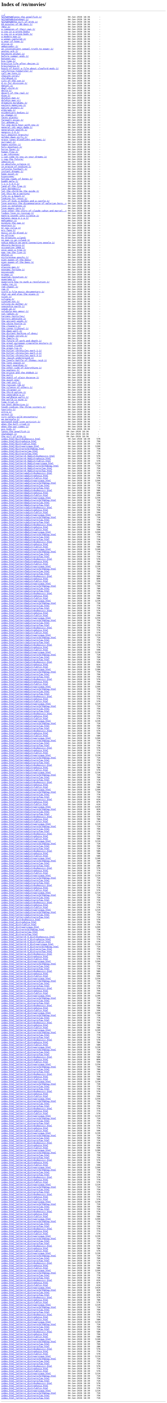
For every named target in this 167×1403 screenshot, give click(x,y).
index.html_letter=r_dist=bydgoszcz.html (26, 1246)
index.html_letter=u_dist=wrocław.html (25, 1312)
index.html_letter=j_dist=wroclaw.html (25, 1121)
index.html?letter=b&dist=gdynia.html (24, 493)
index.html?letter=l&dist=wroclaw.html (25, 674)
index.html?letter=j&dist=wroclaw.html (25, 640)
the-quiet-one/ (10, 380)
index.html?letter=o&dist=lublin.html (24, 718)
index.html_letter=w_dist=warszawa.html (26, 1339)
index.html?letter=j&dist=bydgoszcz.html (26, 628)
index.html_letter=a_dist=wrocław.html (25, 968)
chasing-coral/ (10, 76)
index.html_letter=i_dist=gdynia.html (24, 1094)
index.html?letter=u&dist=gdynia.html (24, 819)
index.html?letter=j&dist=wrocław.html (25, 642)
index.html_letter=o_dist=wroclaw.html (25, 1206)
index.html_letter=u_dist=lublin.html (24, 1302)
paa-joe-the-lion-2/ (13, 252)
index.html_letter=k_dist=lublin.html (24, 1130)
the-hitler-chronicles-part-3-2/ (21, 355)
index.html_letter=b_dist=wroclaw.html (25, 983)
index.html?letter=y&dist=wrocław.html (25, 900)
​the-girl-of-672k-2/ (13, 436)
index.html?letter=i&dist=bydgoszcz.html (26, 610)
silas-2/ (6, 296)
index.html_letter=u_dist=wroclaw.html (25, 1309)
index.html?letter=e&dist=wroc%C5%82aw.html (28, 551)
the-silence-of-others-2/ (17, 387)
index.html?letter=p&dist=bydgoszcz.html (26, 731)
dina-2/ (5, 95)
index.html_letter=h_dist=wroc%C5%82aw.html (28, 1084)
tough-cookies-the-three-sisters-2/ (23, 407)
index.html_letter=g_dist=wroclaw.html (25, 1069)
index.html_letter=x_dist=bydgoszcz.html (26, 1349)
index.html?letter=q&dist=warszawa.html (26, 755)
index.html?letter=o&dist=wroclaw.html (25, 726)
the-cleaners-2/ (11, 326)
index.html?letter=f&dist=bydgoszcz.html (26, 559)
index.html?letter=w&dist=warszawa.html (26, 858)
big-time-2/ (8, 61)
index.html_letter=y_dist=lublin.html (24, 1371)
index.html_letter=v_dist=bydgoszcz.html (26, 1314)
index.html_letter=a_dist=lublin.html (24, 959)
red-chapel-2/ (9, 287)
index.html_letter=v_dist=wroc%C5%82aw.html (28, 1324)
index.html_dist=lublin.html (19, 924)
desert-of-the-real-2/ (15, 93)
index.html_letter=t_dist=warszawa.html (26, 1287)
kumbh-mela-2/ (9, 181)
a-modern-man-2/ (11, 36)
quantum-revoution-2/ (14, 277)
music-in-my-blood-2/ (14, 233)
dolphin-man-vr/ (11, 100)
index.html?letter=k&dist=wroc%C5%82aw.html (28, 655)
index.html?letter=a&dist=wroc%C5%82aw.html (28, 483)
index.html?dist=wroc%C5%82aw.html (22, 448)
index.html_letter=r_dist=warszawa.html (26, 1253)
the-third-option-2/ (13, 392)
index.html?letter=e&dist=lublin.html (24, 547)
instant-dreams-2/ (12, 171)
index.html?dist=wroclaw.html (19, 451)
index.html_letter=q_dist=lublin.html (24, 1233)
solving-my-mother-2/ (14, 304)
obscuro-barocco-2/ (13, 245)
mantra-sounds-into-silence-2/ (20, 215)
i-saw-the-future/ (12, 159)
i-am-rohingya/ (10, 154)
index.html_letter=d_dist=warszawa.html (26, 1013)
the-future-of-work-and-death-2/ (21, 341)
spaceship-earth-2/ (13, 306)
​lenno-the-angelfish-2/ (15, 431)
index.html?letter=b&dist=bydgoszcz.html (26, 490)
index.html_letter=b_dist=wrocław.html (25, 986)
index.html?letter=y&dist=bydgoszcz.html (26, 885)
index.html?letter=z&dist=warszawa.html (26, 910)
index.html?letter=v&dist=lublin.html (24, 838)
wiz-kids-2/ (8, 429)
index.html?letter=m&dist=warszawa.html (26, 686)
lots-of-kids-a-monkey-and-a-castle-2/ (25, 201)
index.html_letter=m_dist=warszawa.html (26, 1167)
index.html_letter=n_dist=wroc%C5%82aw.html (28, 1187)
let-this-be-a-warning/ (15, 193)
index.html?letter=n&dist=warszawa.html (26, 704)
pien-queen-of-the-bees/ (16, 260)
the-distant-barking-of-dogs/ (19, 333)
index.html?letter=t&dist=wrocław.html (25, 814)
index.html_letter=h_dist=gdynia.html (24, 1076)
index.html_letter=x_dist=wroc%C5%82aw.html (28, 1359)
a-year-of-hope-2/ (12, 41)
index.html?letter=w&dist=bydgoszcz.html (26, 851)
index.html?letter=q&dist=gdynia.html (24, 750)
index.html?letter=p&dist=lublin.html (24, 735)
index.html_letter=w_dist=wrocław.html (25, 1346)
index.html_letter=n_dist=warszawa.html (26, 1184)
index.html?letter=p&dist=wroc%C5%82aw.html (28, 740)
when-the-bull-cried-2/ (15, 424)
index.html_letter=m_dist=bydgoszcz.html (26, 1160)
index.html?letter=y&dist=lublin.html (24, 890)
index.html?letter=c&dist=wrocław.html (25, 522)
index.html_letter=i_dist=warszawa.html (26, 1099)
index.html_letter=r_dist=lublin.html (24, 1251)
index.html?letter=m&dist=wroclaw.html (25, 691)
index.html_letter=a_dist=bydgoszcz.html (26, 954)
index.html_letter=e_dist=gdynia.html (24, 1025)
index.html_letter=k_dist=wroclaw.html (25, 1138)
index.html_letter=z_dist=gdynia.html (24, 1386)
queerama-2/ (8, 279)
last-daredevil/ (11, 188)
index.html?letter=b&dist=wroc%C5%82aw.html (28, 500)
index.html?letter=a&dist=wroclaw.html (25, 485)
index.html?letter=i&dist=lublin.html (24, 615)
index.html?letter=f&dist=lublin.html (24, 564)
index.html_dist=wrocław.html (19, 934)
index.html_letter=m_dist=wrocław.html (25, 1175)
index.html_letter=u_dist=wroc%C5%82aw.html (28, 1307)
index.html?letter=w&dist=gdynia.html (24, 853)
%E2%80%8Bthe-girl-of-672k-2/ (19, 22)
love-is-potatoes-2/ (13, 206)
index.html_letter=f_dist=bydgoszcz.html (26, 1040)
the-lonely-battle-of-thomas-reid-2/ (24, 360)
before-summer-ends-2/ (15, 56)
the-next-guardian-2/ (14, 365)
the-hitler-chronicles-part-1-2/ (21, 350)
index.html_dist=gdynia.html (19, 922)
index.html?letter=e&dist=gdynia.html (24, 544)
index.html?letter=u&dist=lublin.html (24, 821)
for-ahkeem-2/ (9, 122)
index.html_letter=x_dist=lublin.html (24, 1354)
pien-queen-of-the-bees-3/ (17, 262)
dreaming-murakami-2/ (14, 103)
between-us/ (8, 58)
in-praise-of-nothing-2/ (16, 166)
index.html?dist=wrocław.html (19, 453)
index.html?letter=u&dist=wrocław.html (25, 831)
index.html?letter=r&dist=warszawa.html (26, 772)
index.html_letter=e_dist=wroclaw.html (25, 1035)
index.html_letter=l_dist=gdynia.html (24, 1145)
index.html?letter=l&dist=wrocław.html (25, 677)
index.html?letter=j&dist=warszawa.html (26, 635)
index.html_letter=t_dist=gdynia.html (24, 1282)
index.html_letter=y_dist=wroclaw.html (25, 1378)
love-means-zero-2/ (13, 208)
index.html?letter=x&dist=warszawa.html (26, 875)
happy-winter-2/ (11, 144)
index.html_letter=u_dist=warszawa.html (26, 1305)
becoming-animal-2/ (13, 53)
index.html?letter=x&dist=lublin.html (24, 873)
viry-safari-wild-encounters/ (19, 417)
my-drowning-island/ (13, 237)
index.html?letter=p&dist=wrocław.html (25, 745)
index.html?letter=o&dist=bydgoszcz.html (26, 713)
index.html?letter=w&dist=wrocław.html (25, 865)
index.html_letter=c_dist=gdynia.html (24, 991)
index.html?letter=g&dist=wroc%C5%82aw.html (28, 586)
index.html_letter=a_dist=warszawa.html (26, 961)
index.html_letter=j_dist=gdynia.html (24, 1111)
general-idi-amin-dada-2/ (17, 127)
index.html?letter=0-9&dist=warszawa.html (27, 463)
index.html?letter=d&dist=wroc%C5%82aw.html (28, 534)
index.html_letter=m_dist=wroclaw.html (25, 1172)
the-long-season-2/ (13, 363)
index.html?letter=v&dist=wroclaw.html (25, 846)
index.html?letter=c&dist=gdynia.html (24, 510)
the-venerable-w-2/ (13, 394)
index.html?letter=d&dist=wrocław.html (25, 539)
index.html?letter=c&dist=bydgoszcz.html (26, 507)
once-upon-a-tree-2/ (13, 250)
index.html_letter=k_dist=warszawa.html (26, 1133)
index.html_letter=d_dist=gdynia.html (24, 1008)
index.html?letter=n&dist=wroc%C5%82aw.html (28, 706)
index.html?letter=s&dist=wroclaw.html (25, 794)
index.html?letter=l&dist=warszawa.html (26, 669)
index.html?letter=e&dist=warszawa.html (26, 549)
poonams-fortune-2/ (13, 269)
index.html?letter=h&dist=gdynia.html (24, 596)
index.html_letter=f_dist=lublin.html (24, 1045)
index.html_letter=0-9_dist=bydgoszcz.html (28, 937)
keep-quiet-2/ (9, 174)
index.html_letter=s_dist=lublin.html (24, 1268)
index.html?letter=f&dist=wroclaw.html (25, 571)
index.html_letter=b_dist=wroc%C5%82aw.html (28, 981)
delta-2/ (6, 90)
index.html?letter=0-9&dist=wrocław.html (26, 471)
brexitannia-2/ (10, 66)
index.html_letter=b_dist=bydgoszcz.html (26, 971)
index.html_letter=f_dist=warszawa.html (26, 1047)
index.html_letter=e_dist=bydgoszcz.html (26, 1022)
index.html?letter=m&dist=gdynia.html (24, 681)
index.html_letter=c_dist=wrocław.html (25, 1003)
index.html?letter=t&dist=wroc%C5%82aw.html (28, 809)
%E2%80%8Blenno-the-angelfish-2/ (21, 17)
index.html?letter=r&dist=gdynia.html (24, 767)
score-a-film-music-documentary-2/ (22, 291)
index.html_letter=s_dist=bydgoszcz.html (26, 1263)
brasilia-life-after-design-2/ (20, 63)
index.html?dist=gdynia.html (19, 441)
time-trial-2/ (9, 402)
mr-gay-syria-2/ (11, 228)
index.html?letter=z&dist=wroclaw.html (25, 915)
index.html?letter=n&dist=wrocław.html (25, 711)
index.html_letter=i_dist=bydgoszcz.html (26, 1091)
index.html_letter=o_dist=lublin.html (24, 1199)
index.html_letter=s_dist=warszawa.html (26, 1270)
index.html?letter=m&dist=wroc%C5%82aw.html (28, 689)
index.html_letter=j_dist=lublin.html (24, 1113)
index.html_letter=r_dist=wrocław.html (25, 1260)
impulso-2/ (7, 161)
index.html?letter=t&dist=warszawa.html (26, 807)
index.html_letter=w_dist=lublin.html (24, 1336)
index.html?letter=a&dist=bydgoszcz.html (26, 473)
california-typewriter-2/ (17, 71)
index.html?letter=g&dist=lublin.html (24, 581)
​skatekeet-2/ (9, 434)
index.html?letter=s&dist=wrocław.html (25, 797)
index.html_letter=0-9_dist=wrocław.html (26, 951)
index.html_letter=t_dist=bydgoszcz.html (26, 1280)
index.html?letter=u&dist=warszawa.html (26, 824)
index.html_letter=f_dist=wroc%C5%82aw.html (28, 1049)
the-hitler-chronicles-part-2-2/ (21, 353)
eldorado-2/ (8, 110)
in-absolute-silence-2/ (15, 164)
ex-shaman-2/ (9, 115)
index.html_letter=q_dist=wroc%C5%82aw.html (28, 1238)
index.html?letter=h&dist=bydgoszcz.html (26, 593)
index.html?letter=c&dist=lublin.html (24, 512)
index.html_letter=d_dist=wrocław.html (25, 1020)
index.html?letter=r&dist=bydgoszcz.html (26, 765)
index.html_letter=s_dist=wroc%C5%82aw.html (28, 1273)
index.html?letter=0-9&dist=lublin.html (26, 461)
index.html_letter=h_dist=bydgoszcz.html (26, 1074)
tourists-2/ (8, 409)
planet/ (5, 264)
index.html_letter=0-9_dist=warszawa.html (27, 944)
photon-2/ (7, 255)
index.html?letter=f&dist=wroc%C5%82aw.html (28, 569)
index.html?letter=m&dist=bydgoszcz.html (26, 679)
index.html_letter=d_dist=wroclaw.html (25, 1018)
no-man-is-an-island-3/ (15, 240)
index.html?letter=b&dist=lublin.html (24, 495)
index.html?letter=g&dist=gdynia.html (24, 578)
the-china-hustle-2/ (13, 323)
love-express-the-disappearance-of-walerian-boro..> (34, 203)
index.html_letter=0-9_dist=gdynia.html (26, 939)
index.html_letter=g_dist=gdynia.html (24, 1059)
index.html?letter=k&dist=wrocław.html (25, 659)
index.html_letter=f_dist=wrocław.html (25, 1054)
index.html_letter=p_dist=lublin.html (24, 1216)
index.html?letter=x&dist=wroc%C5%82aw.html (28, 878)
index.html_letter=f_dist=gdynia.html (24, 1042)
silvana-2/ (7, 299)
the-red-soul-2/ (11, 382)
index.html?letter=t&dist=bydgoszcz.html (26, 799)
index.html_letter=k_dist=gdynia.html (24, 1128)
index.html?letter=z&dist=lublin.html (24, 907)
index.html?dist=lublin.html (19, 444)
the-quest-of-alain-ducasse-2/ (20, 377)
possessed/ (7, 272)
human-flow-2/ (9, 152)
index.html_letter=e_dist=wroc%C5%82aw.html (28, 1032)
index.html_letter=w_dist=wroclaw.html (25, 1344)
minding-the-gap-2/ (13, 223)
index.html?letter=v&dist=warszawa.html (26, 841)
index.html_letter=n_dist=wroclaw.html (25, 1189)
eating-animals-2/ (12, 107)
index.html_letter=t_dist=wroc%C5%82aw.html (28, 1290)
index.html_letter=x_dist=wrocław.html (25, 1363)
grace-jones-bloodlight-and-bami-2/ (23, 139)
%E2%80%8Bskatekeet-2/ (15, 19)
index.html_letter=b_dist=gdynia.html (24, 973)
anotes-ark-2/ (9, 51)
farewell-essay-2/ (12, 120)
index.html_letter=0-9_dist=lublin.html (26, 942)
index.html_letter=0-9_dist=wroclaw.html (26, 949)
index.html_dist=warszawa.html (20, 927)
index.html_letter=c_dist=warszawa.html (26, 995)
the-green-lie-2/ (11, 348)
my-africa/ (7, 235)
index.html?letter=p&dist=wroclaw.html (25, 743)
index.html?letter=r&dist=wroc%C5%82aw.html (28, 775)
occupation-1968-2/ (13, 247)
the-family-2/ (9, 338)
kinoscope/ (7, 176)
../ (3, 14)
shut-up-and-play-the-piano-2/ (20, 294)
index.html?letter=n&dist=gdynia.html (24, 699)
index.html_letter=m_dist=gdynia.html (24, 1162)
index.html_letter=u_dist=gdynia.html (24, 1300)
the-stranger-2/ (11, 390)
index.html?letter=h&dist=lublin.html (24, 598)
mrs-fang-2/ (8, 230)
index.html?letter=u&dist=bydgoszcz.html (26, 816)
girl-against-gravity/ (15, 134)
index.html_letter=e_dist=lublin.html (24, 1027)
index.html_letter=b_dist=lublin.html (24, 976)
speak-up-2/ (8, 309)
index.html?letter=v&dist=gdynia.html (24, 836)
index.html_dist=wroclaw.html (19, 932)
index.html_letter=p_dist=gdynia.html (24, 1214)
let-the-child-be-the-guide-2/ (20, 191)
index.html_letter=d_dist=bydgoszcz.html (26, 1005)
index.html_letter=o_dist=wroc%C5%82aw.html (28, 1204)
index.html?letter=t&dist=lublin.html (24, 804)
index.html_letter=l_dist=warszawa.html (26, 1150)
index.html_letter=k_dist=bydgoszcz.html (26, 1125)
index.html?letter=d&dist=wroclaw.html (25, 537)
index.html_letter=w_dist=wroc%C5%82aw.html (28, 1341)
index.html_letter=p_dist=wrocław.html (25, 1226)
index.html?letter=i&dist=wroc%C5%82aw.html (28, 620)
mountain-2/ (8, 225)
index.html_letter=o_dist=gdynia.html (24, 1197)
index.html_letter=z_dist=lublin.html (24, 1388)
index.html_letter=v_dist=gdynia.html (24, 1317)
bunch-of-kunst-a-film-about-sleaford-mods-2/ (30, 68)
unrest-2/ (7, 414)
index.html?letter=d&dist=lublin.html (24, 529)
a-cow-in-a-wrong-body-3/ (17, 34)
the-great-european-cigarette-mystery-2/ (26, 343)
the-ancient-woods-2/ (14, 321)
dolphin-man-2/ (10, 98)
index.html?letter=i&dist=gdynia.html (24, 613)
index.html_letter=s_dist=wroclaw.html (25, 1275)
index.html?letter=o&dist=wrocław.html (25, 728)
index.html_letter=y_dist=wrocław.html (25, 1381)
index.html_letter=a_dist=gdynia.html (24, 956)
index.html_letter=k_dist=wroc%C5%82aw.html (28, 1135)
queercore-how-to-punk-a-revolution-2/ (25, 282)
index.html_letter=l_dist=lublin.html (24, 1148)
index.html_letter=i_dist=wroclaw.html (25, 1103)
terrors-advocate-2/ (13, 318)
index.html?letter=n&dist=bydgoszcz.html (26, 696)
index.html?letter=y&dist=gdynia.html (24, 888)
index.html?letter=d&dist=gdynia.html (24, 527)
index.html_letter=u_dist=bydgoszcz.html (26, 1297)
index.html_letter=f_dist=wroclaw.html (25, 1052)
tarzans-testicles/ (13, 316)
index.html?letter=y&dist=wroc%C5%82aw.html (28, 895)
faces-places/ (9, 117)
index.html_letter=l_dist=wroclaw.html (25, 1155)
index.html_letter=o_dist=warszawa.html (26, 1202)
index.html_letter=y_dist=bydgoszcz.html (26, 1366)
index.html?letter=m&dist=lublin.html (24, 684)
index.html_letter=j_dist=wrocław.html (25, 1123)
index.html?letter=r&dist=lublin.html (24, 770)
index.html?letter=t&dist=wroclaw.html (25, 811)
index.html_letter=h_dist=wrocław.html (25, 1089)
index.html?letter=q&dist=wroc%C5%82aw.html (28, 758)
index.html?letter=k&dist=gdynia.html (24, 647)
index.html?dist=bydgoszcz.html (20, 439)
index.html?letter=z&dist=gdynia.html (24, 905)
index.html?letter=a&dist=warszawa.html (26, 480)
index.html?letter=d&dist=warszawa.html (26, 532)
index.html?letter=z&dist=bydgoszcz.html (26, 902)
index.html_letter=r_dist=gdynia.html (24, 1248)
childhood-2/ (9, 78)
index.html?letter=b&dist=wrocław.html (25, 505)
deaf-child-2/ (9, 88)
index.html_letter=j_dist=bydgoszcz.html (26, 1108)
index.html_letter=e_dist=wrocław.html (25, 1037)
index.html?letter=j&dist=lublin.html (24, 632)
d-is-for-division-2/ (14, 83)
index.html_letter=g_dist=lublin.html (24, 1062)
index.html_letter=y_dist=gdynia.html (24, 1368)
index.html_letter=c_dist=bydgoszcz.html (26, 988)
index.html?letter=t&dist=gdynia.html (24, 802)
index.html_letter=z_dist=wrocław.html (25, 1398)
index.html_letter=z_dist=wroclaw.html (25, 1395)
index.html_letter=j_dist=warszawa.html (26, 1116)
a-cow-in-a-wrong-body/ (15, 31)
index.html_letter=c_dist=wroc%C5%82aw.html (28, 998)
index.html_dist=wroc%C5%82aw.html (22, 929)
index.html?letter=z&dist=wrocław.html (25, 917)
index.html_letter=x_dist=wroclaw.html (25, 1361)
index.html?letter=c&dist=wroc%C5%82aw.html (28, 517)
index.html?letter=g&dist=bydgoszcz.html (26, 576)
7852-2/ (5, 27)
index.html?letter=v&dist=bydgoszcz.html (26, 834)
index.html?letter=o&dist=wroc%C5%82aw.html (28, 723)
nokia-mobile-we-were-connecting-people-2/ (28, 242)
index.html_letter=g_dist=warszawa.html (26, 1064)
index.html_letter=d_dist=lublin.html (24, 1010)
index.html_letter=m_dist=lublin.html (24, 1165)
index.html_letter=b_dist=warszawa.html (26, 978)
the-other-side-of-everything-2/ (21, 367)
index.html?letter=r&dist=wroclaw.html (25, 777)
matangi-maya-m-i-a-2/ (15, 218)
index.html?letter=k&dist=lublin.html (24, 650)
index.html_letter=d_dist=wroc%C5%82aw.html (28, 1015)
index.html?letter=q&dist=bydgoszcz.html (26, 748)
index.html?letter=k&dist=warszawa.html (26, 652)
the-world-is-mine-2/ (14, 399)
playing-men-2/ (10, 267)
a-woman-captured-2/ (13, 39)
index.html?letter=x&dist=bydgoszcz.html (26, 868)
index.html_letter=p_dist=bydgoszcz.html (26, 1211)
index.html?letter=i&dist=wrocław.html (25, 625)
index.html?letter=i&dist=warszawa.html (26, 618)
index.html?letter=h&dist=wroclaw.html (25, 605)
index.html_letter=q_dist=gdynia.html (24, 1231)
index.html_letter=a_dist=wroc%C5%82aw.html (28, 964)
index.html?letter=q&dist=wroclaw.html (25, 760)
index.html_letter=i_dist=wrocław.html (25, 1106)
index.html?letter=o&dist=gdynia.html (24, 716)
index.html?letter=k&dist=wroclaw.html (25, 657)
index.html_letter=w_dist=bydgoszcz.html (26, 1332)
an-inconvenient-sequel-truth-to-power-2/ (27, 49)
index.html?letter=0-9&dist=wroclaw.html (26, 468)
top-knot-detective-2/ (15, 404)
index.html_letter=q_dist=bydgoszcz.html (26, 1229)
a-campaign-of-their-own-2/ (18, 29)
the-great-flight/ (12, 345)
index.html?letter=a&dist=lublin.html (24, 478)
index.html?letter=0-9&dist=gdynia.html (26, 458)
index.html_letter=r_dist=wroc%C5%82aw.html (28, 1256)
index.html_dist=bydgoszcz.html (20, 919)
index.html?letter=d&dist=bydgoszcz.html (26, 524)
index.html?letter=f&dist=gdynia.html (24, 561)
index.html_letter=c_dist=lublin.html (24, 993)
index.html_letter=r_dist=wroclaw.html (25, 1258)
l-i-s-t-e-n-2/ (10, 184)
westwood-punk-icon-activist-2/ (20, 421)
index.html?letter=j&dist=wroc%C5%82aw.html (28, 637)
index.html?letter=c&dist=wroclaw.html (25, 520)
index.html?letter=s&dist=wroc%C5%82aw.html (28, 792)
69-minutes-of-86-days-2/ (17, 24)
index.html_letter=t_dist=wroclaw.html (25, 1292)
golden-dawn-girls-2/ (14, 137)
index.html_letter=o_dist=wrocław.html (25, 1209)
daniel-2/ (7, 85)
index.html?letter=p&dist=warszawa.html (26, 738)
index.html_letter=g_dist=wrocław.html (25, 1072)
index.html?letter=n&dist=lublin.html (24, 701)
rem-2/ (5, 289)
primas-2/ (7, 274)
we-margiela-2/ (10, 419)
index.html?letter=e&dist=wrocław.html (25, 556)
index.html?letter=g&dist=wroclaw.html (25, 588)
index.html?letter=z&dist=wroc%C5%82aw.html (28, 912)
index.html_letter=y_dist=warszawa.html (26, 1373)
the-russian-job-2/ (13, 385)
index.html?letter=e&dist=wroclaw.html (25, 554)
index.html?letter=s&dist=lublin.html (24, 787)
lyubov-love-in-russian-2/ (17, 213)
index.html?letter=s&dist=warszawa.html (26, 789)
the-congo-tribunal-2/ (15, 328)
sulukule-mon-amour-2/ (15, 311)
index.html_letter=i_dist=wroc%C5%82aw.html (28, 1101)
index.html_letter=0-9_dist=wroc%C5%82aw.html (30, 946)
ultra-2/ (6, 412)
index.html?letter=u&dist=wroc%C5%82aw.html (28, 826)
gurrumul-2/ (8, 142)
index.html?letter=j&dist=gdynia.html (24, 630)
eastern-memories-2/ (13, 105)
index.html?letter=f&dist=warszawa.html (26, 566)
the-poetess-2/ (10, 370)
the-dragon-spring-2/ (14, 336)
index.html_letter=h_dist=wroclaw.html (25, 1086)
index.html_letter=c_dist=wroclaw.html (25, 1000)
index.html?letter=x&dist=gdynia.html (24, 870)
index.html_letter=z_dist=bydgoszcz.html (26, 1383)
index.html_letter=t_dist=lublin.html (24, 1285)
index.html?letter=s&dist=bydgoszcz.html (26, 782)
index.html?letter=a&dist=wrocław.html (25, 488)
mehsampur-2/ (9, 220)
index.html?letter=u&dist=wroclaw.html (25, 829)
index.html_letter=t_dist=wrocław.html (25, 1295)
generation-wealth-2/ (14, 130)
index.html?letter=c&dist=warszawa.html (26, 515)
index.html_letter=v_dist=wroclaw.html (25, 1327)
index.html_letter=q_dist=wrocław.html (25, 1243)
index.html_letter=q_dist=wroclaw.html (25, 1241)
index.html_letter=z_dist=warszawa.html (26, 1390)
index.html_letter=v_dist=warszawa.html (26, 1322)
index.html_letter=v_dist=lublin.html (24, 1319)
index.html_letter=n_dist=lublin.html (24, 1182)
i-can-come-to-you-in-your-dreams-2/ (24, 157)
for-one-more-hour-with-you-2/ (20, 125)
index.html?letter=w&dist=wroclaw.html (25, 863)
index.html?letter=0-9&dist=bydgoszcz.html (28, 456)
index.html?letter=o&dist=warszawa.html (26, 721)
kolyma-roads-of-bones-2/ (17, 179)
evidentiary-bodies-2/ (15, 112)
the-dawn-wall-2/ (11, 331)
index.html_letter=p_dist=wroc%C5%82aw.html (28, 1221)
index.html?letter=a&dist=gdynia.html (24, 475)
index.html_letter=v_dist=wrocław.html (25, 1329)
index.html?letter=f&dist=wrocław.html (25, 574)
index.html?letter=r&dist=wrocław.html (25, 780)
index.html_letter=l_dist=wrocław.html (25, 1157)
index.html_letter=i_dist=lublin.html (24, 1096)
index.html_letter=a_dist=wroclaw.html (25, 966)
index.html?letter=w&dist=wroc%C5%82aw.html (28, 861)
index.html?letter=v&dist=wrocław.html (25, 848)
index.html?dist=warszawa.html (20, 446)
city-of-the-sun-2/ (13, 80)
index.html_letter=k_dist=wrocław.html (25, 1140)
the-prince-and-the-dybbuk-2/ (19, 372)
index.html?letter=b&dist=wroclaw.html (25, 502)
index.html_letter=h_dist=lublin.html (24, 1079)
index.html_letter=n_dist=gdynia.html (24, 1179)
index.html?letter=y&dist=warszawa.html (26, 892)
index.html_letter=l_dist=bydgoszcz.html (26, 1143)
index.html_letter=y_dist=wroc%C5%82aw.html (28, 1376)
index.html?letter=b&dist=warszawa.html (26, 498)
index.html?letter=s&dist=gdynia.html (24, 785)
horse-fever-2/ (10, 149)
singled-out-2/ (10, 301)
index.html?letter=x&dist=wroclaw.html (25, 880)
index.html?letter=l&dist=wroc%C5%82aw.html (28, 672)
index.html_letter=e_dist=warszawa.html (26, 1030)
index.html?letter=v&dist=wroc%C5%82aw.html (28, 843)
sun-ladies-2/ (9, 314)
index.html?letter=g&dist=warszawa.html (26, 583)
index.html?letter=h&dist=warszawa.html (26, 601)
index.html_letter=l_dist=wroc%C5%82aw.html (28, 1152)
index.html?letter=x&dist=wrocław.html (25, 883)
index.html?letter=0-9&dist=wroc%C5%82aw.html (30, 466)
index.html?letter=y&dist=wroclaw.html (25, 897)
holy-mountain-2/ (11, 147)
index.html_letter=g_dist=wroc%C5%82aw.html (28, 1067)
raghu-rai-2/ (9, 284)
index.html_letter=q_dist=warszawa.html (26, 1236)
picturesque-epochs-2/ (15, 257)
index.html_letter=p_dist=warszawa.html (26, 1219)
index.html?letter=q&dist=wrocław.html (25, 762)
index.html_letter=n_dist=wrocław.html (25, 1192)
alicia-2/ (7, 44)
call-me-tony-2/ (11, 73)
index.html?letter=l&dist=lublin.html (24, 667)
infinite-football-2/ (14, 169)
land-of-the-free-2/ (13, 186)
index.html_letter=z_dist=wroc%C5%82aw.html (28, 1393)
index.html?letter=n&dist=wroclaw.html (25, 708)
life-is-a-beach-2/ (13, 196)
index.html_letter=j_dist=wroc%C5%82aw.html (28, 1118)
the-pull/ (7, 375)
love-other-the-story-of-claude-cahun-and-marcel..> (34, 210)
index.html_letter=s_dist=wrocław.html (25, 1278)
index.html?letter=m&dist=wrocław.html (25, 694)
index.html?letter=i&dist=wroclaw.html (25, 623)
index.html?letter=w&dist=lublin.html (24, 856)
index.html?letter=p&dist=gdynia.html (24, 733)
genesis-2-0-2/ (10, 132)
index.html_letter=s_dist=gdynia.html (24, 1265)
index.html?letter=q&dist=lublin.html (24, 753)
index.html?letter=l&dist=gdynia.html (24, 664)
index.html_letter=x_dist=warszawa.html (26, 1356)
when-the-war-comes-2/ (15, 426)
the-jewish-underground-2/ (17, 358)
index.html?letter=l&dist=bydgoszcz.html (26, 662)
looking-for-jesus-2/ (14, 198)
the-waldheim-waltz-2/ (15, 397)
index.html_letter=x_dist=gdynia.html (24, 1351)
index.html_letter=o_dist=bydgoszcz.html (26, 1194)
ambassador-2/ (9, 46)
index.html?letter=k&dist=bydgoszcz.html (26, 645)
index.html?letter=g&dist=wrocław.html (25, 591)
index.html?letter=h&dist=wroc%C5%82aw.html (28, 603)
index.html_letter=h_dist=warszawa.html (26, 1081)
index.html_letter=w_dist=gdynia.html (24, 1334)
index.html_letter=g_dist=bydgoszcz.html (26, 1057)
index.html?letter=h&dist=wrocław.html (25, 608)
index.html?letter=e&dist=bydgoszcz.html (26, 542)
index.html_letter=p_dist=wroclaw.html (25, 1224)
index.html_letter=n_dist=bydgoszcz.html (26, 1177)
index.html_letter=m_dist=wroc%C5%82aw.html (28, 1170)
